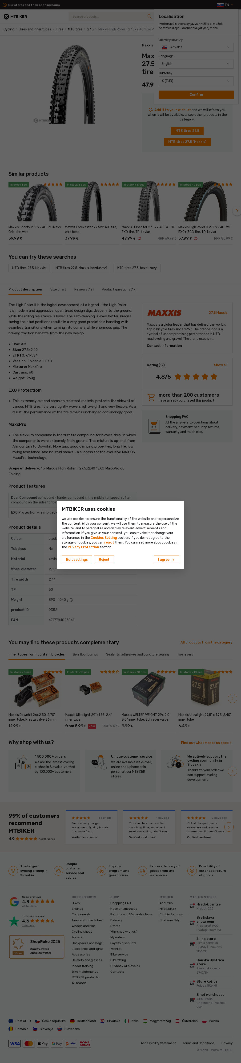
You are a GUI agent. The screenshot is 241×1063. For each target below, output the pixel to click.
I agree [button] (166, 560)
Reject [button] (104, 560)
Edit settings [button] (77, 560)
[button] (109, 542)
